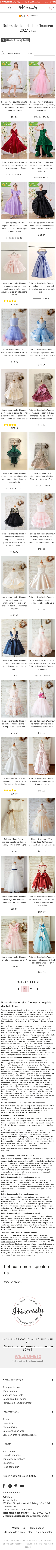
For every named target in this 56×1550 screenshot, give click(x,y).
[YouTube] (22, 1486)
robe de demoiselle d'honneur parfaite (25, 1010)
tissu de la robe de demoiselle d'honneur (31, 1118)
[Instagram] (10, 1486)
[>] (37, 989)
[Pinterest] (16, 1486)
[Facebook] (5, 1486)
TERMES (29, 1544)
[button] (10, 301)
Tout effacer (33, 16)
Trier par (29, 53)
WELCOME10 (28, 1356)
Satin (23, 16)
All (3, 40)
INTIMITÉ (38, 1544)
